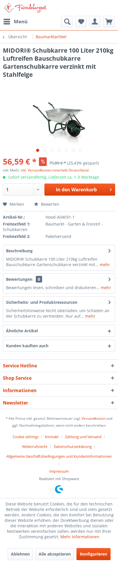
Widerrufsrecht (35, 446)
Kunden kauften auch (27, 345)
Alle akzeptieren (55, 554)
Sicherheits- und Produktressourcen (41, 302)
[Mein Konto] (95, 21)
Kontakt (52, 436)
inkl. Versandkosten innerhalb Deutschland (54, 170)
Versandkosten (93, 418)
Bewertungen (19, 279)
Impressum (59, 471)
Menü (20, 21)
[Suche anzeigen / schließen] (66, 21)
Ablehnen (20, 554)
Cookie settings (26, 436)
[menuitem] (15, 21)
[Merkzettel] (80, 21)
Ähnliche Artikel (22, 330)
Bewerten (49, 204)
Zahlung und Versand (83, 436)
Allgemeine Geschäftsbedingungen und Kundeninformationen (59, 456)
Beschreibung (19, 250)
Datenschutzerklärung (73, 446)
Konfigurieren (93, 554)
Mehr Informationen (79, 536)
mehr (104, 264)
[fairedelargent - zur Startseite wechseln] (25, 8)
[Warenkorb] (109, 21)
